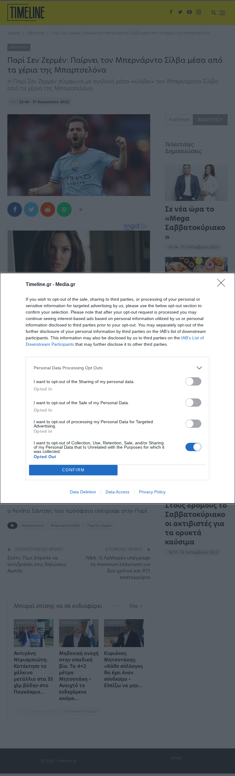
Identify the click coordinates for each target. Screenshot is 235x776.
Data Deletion (83, 491)
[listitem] (117, 368)
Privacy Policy (152, 491)
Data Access (117, 491)
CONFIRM (73, 470)
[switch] (193, 381)
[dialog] (117, 388)
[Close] (223, 285)
